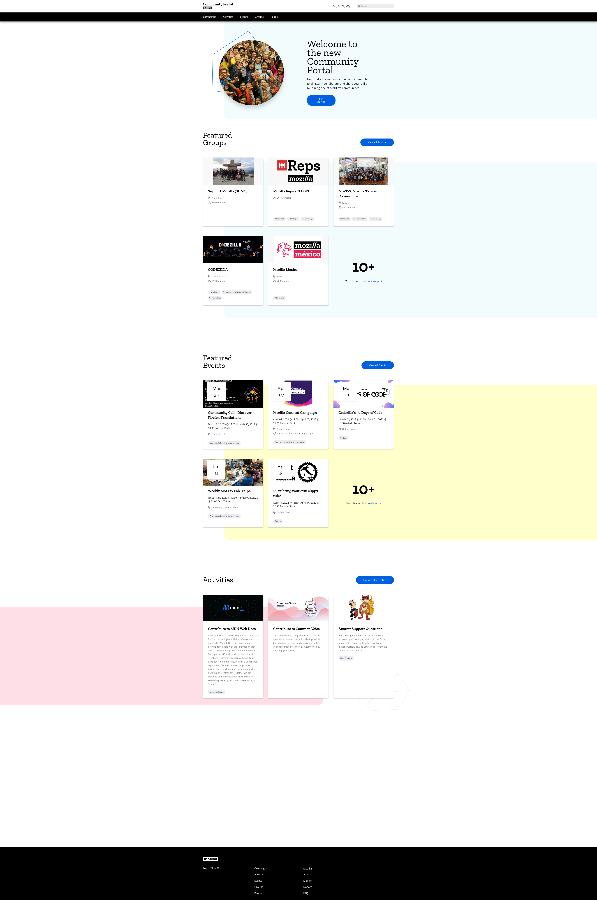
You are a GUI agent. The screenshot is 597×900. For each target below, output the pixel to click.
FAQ (305, 893)
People (275, 17)
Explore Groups (371, 281)
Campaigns (209, 17)
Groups (259, 17)
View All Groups (377, 142)
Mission (307, 880)
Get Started (321, 100)
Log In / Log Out (212, 868)
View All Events (377, 365)
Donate (307, 887)
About (306, 874)
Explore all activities (374, 580)
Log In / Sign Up (341, 6)
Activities (228, 17)
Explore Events (370, 503)
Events (244, 17)
